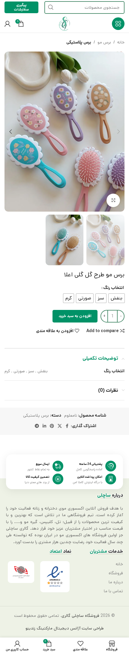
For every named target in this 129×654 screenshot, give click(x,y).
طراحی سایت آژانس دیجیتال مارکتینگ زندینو (65, 628)
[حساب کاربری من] (8, 24)
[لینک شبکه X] (60, 426)
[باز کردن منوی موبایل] (118, 24)
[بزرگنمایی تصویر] (113, 200)
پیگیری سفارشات (21, 7)
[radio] (116, 298)
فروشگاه (116, 573)
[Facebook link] (67, 426)
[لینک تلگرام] (37, 426)
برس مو (104, 42)
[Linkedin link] (44, 426)
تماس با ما (113, 591)
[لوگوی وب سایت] (64, 24)
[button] (118, 132)
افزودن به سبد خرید (75, 316)
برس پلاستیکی (78, 42)
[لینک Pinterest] (52, 426)
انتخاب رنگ (113, 288)
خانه (120, 42)
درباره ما (116, 582)
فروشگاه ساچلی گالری (80, 616)
